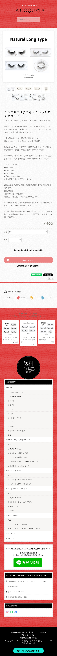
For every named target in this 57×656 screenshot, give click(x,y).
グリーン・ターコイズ (16, 431)
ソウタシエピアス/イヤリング (18, 440)
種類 (5, 232)
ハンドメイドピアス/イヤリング (20, 480)
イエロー (11, 426)
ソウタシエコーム (15, 498)
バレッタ (11, 510)
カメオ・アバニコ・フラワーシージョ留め (24, 528)
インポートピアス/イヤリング (19, 484)
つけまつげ (11, 533)
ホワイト (11, 405)
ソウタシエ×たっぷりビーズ (19, 466)
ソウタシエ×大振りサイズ (18, 453)
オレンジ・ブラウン (15, 418)
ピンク (10, 413)
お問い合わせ (12, 586)
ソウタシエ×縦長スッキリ (18, 457)
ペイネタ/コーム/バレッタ (17, 489)
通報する (50, 278)
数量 (5, 240)
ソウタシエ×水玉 (14, 449)
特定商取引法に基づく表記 (17, 597)
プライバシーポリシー (16, 592)
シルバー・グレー (15, 396)
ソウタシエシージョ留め (17, 524)
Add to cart (28, 260)
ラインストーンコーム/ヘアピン (20, 502)
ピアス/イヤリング (14, 471)
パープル (11, 422)
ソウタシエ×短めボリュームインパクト (23, 461)
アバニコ (10, 538)
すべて (9, 298)
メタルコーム (13, 506)
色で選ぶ (10, 387)
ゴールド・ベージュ (15, 392)
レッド (10, 409)
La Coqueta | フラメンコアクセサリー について (27, 581)
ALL (9, 444)
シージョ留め (12, 515)
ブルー (10, 435)
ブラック (11, 401)
